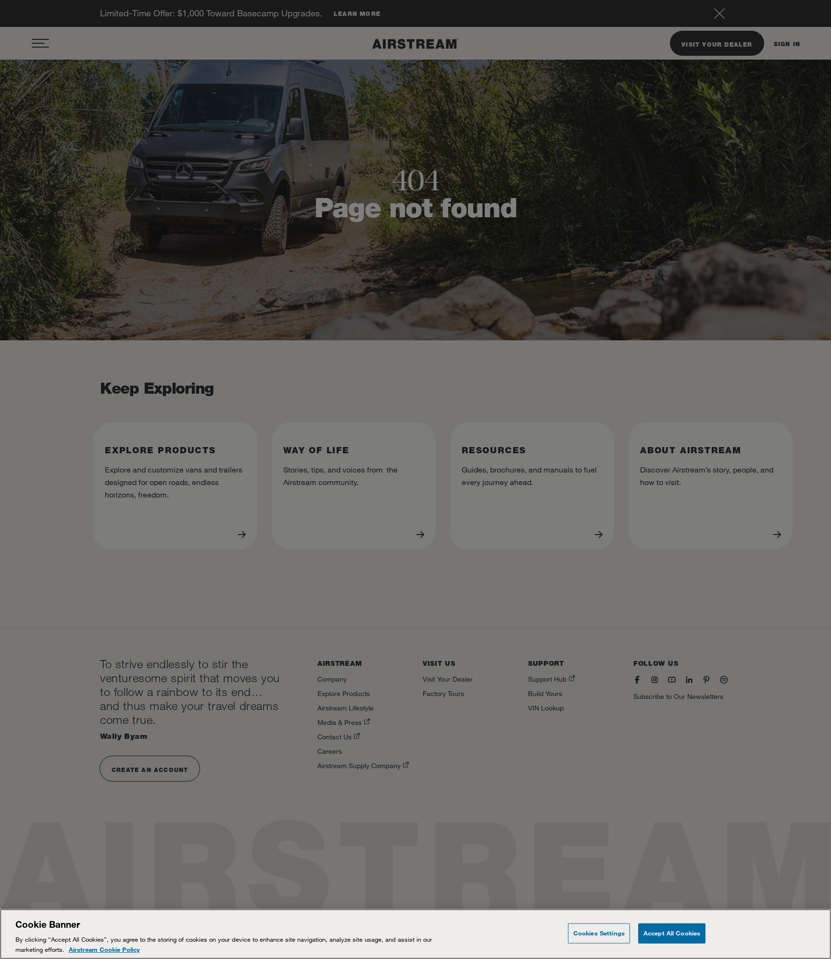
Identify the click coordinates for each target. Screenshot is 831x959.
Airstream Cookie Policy (104, 949)
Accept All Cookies (671, 933)
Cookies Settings (599, 933)
